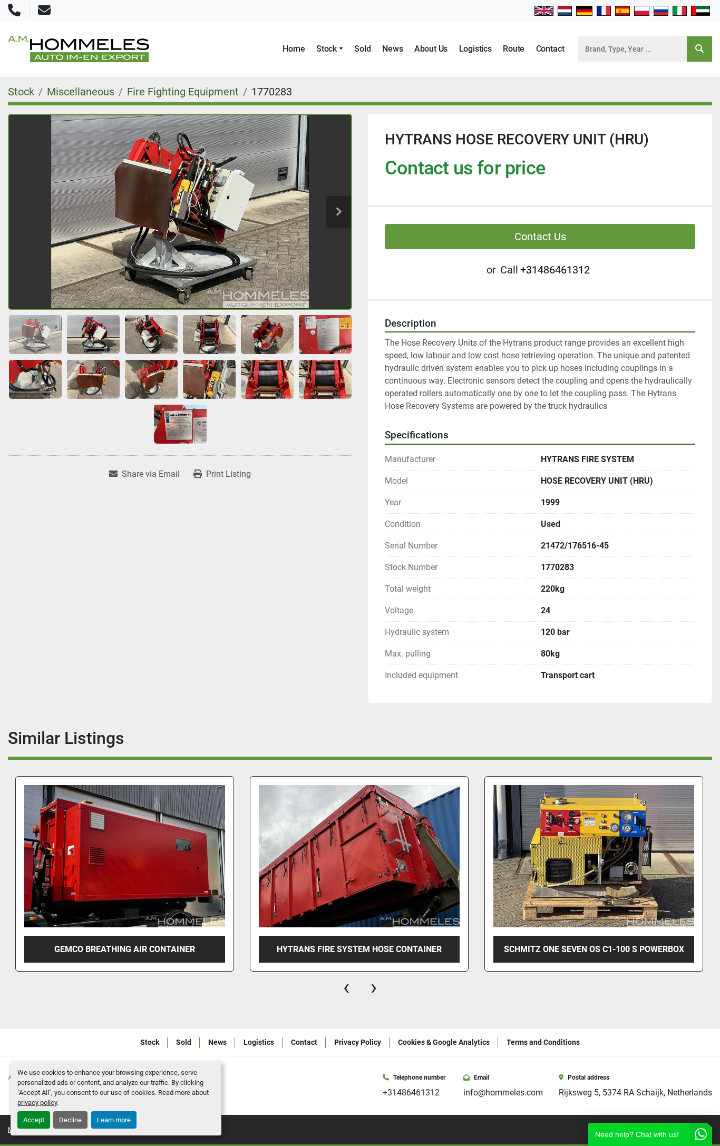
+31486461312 (555, 269)
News (392, 49)
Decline (70, 1120)
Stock (326, 49)
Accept (33, 1120)
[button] (329, 49)
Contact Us (540, 236)
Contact (550, 49)
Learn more (114, 1120)
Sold (362, 49)
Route (513, 49)
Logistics (475, 49)
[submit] (699, 49)
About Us (431, 49)
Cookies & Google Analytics (444, 1042)
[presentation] (346, 987)
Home (294, 49)
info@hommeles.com (503, 1093)
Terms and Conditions (543, 1042)
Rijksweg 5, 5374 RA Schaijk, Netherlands (635, 1093)
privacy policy (37, 1102)
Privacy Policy (357, 1042)
